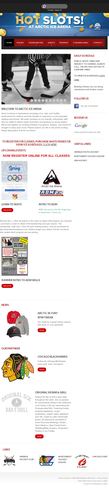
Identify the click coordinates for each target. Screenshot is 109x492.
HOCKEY (20, 43)
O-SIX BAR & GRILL (80, 43)
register (7, 210)
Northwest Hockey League (89, 156)
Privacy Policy (102, 478)
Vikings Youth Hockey (86, 152)
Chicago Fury (99, 456)
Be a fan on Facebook (89, 106)
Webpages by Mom (100, 484)
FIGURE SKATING (36, 43)
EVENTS (51, 43)
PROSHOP (64, 43)
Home (9, 43)
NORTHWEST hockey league (65, 459)
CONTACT (97, 43)
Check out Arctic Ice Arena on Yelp (87, 132)
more (42, 330)
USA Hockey (80, 160)
